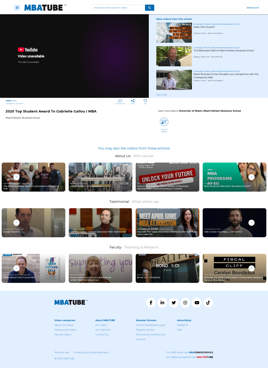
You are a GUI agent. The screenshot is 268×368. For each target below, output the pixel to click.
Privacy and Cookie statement (91, 352)
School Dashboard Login (151, 325)
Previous (16, 177)
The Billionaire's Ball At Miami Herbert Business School (224, 50)
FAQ (179, 330)
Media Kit (182, 325)
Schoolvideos (164, 130)
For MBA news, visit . (190, 352)
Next (251, 177)
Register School (145, 330)
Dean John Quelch (204, 27)
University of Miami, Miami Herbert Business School (217, 24)
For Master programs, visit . (190, 357)
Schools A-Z (253, 8)
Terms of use (61, 352)
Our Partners (103, 330)
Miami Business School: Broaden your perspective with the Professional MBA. (226, 76)
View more (161, 95)
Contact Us (101, 334)
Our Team (101, 325)
